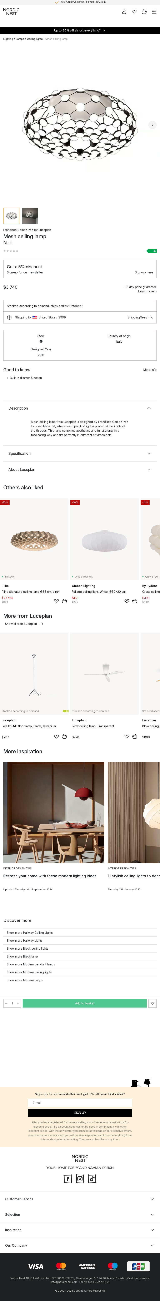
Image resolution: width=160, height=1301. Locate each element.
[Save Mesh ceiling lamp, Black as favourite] (152, 1003)
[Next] (152, 125)
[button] (10, 251)
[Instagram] (80, 1178)
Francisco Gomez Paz (18, 230)
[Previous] (7, 125)
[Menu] (154, 12)
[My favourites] (134, 12)
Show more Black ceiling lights (27, 948)
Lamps (20, 38)
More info (150, 369)
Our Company (16, 1245)
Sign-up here (144, 272)
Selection (12, 1214)
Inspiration (13, 1230)
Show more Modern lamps (25, 980)
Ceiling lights (35, 38)
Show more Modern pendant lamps (31, 964)
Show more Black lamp (22, 956)
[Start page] (11, 11)
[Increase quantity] (18, 1003)
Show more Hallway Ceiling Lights (30, 932)
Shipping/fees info (140, 317)
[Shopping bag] (144, 12)
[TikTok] (92, 1178)
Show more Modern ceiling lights (29, 972)
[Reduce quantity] (6, 1003)
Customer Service (19, 1199)
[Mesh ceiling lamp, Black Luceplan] (80, 124)
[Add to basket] (64, 600)
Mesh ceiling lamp (56, 38)
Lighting (8, 38)
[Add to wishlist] (56, 601)
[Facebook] (68, 1178)
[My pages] (124, 12)
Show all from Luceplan (21, 623)
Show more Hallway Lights (24, 940)
